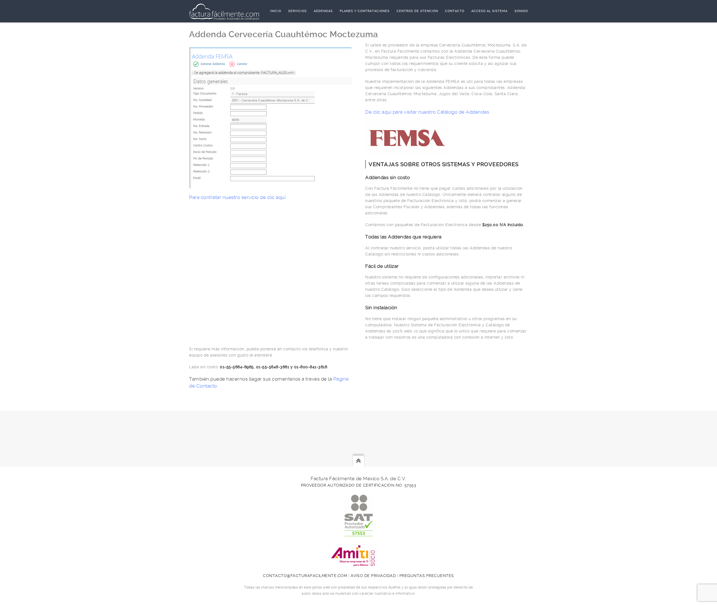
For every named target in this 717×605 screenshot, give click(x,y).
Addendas (323, 11)
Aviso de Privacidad (373, 575)
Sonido (521, 11)
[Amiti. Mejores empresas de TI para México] (358, 563)
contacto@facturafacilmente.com (305, 575)
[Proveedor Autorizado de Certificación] (358, 533)
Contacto (454, 11)
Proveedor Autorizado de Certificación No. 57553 (358, 485)
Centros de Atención (417, 11)
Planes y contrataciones (365, 11)
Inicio (275, 11)
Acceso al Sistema (489, 11)
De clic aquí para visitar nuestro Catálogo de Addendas (427, 112)
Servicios (297, 11)
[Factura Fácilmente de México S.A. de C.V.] (224, 11)
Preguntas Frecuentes (426, 575)
